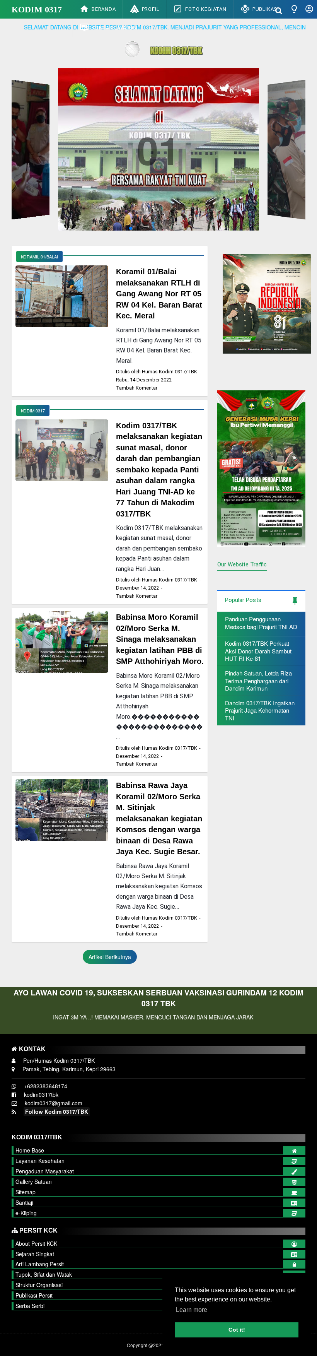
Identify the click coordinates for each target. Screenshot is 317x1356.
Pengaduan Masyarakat (44, 1171)
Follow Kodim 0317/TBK (56, 1111)
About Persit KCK (36, 1243)
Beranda (104, 9)
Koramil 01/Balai (39, 256)
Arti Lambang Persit (39, 1264)
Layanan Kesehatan (40, 1160)
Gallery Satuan (33, 1181)
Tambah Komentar (136, 388)
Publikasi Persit (34, 1295)
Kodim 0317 (37, 9)
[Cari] (278, 10)
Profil (151, 9)
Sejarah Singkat (34, 1254)
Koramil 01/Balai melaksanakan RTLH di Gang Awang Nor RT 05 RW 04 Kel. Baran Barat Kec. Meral (159, 293)
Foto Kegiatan (205, 9)
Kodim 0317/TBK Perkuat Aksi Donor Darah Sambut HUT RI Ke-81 (258, 650)
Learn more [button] (191, 1309)
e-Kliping (26, 1213)
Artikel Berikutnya (110, 957)
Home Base (29, 1150)
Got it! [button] (236, 1330)
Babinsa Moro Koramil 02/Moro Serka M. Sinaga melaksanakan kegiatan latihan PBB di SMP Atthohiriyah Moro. (160, 639)
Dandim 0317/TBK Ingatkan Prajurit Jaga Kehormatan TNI (260, 710)
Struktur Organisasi (39, 1285)
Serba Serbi (29, 1306)
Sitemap (25, 1192)
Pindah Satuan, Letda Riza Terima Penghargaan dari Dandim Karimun (258, 680)
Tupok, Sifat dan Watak (43, 1274)
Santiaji (24, 1202)
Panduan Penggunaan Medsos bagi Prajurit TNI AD (261, 623)
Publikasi (265, 9)
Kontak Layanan (114, 28)
